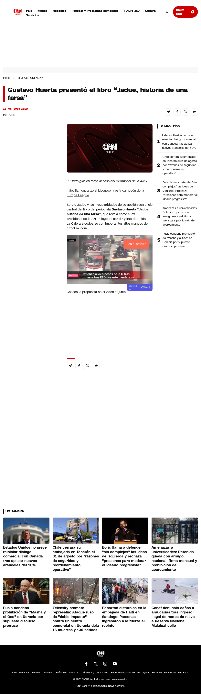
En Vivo (36, 672)
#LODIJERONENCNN (31, 78)
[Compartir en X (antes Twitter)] (185, 112)
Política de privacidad (67, 672)
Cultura (150, 11)
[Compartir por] (194, 112)
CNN (12, 115)
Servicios (32, 15)
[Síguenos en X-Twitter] (96, 664)
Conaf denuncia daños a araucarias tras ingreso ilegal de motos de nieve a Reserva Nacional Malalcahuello (173, 616)
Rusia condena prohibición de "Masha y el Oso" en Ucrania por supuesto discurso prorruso (179, 240)
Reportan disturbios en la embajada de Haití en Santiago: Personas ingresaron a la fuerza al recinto (124, 616)
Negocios (59, 11)
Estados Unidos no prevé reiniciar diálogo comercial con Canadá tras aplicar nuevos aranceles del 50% (179, 141)
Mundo (42, 11)
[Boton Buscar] (167, 12)
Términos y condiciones (95, 672)
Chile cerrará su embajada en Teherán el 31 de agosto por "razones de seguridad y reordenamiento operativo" (180, 165)
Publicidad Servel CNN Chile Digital (130, 672)
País (29, 11)
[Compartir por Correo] (168, 112)
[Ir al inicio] (18, 12)
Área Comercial (20, 672)
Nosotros (48, 672)
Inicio (6, 78)
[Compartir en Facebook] (177, 112)
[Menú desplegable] (7, 11)
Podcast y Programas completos (95, 11)
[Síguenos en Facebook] (86, 664)
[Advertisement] (32, 349)
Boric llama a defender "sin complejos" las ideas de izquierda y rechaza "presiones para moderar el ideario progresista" (180, 190)
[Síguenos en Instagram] (105, 664)
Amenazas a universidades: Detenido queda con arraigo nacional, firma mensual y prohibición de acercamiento (180, 216)
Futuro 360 (132, 11)
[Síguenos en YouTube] (114, 664)
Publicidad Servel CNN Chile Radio (170, 672)
